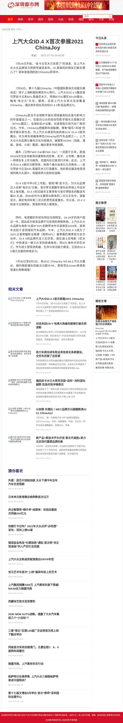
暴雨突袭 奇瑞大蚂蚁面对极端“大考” (106, 367)
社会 (61, 19)
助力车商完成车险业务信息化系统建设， (106, 346)
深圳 (30, 19)
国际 (50, 19)
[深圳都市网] (23, 4)
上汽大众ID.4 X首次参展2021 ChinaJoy (106, 338)
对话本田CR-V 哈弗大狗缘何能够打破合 (106, 342)
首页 (10, 19)
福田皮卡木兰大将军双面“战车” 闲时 (106, 351)
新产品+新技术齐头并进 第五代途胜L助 (106, 359)
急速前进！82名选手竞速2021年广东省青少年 (112, 256)
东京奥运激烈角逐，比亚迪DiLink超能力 (106, 363)
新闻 (20, 19)
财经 (71, 19)
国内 (40, 19)
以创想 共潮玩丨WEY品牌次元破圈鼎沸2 (106, 355)
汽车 (19, 29)
